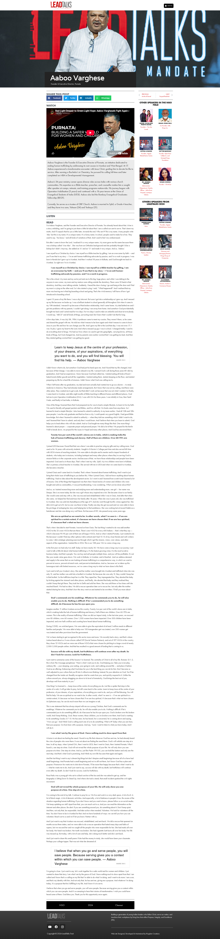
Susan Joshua (165, 182)
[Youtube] (50, 927)
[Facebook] (56, 927)
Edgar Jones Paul (165, 123)
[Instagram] (62, 927)
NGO (62, 905)
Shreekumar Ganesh (146, 223)
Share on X (120, 360)
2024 (90, 905)
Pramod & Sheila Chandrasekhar (146, 249)
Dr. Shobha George (146, 182)
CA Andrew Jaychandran (165, 280)
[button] (54, 98)
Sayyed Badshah (165, 151)
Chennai (119, 905)
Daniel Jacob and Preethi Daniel (146, 124)
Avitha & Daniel (146, 151)
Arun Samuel (165, 249)
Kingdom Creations (153, 933)
